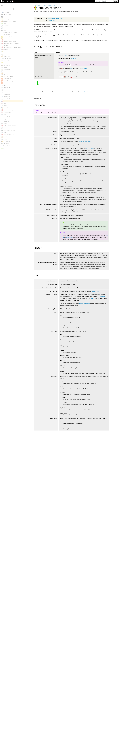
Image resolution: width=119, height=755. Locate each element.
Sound (5, 123)
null (71, 68)
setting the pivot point (85, 141)
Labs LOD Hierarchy (8, 81)
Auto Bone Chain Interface (9, 21)
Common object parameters (10, 32)
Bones (91, 298)
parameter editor (84, 92)
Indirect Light (6, 69)
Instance (5, 72)
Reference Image (7, 112)
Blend (4, 23)
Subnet (5, 137)
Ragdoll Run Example (8, 110)
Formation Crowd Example (9, 41)
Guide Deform (6, 54)
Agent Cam (6, 12)
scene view (74, 58)
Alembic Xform (6, 16)
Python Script (6, 107)
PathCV (5, 105)
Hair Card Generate (8, 60)
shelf (82, 77)
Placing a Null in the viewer (55, 18)
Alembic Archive (7, 14)
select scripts (95, 291)
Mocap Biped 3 (6, 98)
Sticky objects (101, 296)
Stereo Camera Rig (7, 128)
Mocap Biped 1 (6, 94)
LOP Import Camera (8, 76)
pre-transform (90, 148)
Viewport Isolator (7, 146)
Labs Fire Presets (7, 78)
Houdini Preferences (84, 303)
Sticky (4, 132)
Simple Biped (6, 116)
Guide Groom (6, 56)
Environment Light (7, 36)
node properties (80, 113)
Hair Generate (6, 65)
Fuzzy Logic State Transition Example (12, 47)
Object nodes (52, 5)
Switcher (5, 139)
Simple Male (6, 121)
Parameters (52, 20)
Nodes (44, 5)
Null (66, 55)
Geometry (5, 49)
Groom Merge (6, 52)
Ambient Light (6, 19)
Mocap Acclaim (7, 92)
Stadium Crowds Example (9, 125)
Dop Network (6, 34)
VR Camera (6, 143)
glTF (4, 148)
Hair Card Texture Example (9, 63)
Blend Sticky (6, 25)
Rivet (4, 114)
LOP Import (6, 74)
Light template (6, 87)
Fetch (4, 39)
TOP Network (6, 141)
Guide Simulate (7, 58)
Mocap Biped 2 (6, 96)
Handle (5, 67)
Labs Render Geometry (8, 83)
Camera (5, 30)
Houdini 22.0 (37, 5)
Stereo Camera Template (9, 130)
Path (4, 103)
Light (4, 85)
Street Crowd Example (8, 134)
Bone (4, 28)
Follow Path (69, 237)
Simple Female (6, 119)
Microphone (6, 90)
